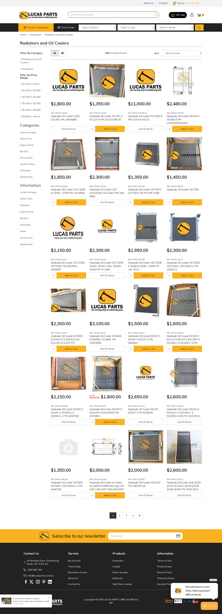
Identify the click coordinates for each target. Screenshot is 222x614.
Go (199, 27)
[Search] (156, 14)
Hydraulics (25, 170)
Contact (163, 3)
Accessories (26, 157)
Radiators (28, 68)
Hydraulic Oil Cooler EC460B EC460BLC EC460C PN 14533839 (105, 339)
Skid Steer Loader (122, 584)
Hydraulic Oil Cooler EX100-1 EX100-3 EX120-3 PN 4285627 (144, 339)
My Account (74, 560)
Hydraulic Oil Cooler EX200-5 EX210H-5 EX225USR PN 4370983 (106, 413)
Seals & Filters (27, 164)
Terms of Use (164, 560)
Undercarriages (28, 132)
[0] (199, 15)
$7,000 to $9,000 (31, 109)
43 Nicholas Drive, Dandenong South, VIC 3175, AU (43, 562)
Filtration (24, 205)
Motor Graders (120, 572)
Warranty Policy (165, 578)
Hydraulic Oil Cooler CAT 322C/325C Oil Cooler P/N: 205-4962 (107, 193)
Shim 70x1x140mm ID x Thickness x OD (31, 601)
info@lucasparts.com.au (40, 575)
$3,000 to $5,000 (31, 96)
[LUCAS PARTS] (38, 15)
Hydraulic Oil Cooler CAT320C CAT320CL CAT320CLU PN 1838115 (183, 266)
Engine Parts (27, 145)
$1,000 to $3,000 (31, 90)
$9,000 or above (31, 116)
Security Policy (164, 584)
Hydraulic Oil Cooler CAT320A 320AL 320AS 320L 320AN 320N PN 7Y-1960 (106, 266)
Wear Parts (26, 138)
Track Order (74, 566)
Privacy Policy (164, 566)
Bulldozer (118, 578)
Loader (116, 566)
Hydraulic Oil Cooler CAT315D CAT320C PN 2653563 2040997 (68, 266)
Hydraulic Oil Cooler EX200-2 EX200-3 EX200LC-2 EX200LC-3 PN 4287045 (67, 413)
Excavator (118, 560)
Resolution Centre (77, 572)
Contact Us (74, 584)
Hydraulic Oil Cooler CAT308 (183, 189)
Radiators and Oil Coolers (30, 61)
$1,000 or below (31, 83)
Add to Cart (110, 128)
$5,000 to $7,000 (31, 103)
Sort (156, 53)
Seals (23, 231)
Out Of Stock (68, 128)
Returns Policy (164, 572)
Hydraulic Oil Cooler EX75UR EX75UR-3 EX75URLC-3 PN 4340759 (67, 486)
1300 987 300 (34, 569)
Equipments (26, 176)
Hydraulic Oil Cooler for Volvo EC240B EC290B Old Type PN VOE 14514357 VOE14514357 (107, 486)
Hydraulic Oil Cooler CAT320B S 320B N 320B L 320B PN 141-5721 (145, 266)
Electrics (24, 151)
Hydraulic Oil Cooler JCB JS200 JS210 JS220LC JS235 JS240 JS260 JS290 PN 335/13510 (184, 486)
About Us (149, 3)
